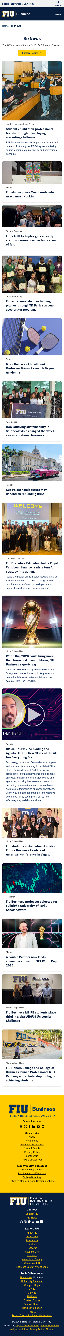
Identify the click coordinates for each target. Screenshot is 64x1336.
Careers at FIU (32, 1263)
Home (5, 25)
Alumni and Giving (32, 1259)
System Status (32, 1300)
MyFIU (32, 1288)
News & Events (32, 1148)
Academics (32, 1140)
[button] (58, 13)
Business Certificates (32, 1144)
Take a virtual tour (32, 1159)
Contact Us (32, 1155)
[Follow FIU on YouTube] (38, 1222)
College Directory (32, 1177)
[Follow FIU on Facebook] (30, 1222)
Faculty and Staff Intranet (32, 1173)
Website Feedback (50, 1325)
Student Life (32, 1251)
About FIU (32, 1232)
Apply (32, 1136)
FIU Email (32, 1296)
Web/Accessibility (19, 1329)
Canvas (32, 1292)
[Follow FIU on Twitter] (34, 1222)
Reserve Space (32, 1304)
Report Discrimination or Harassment (32, 1315)
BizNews (16, 25)
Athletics (32, 1255)
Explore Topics (30, 52)
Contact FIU (32, 1213)
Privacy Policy (32, 1152)
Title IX (32, 1311)
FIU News (32, 1217)
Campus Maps (32, 1285)
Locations (32, 1244)
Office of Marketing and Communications (32, 1180)
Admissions (32, 1236)
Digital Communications (27, 1325)
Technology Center (32, 1169)
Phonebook (26, 1277)
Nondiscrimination (32, 1307)
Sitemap (50, 1329)
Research (32, 1247)
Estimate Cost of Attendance (32, 1266)
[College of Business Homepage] (16, 14)
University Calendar (32, 1281)
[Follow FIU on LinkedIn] (26, 1222)
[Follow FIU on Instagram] (22, 1222)
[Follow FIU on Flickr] (42, 1222)
